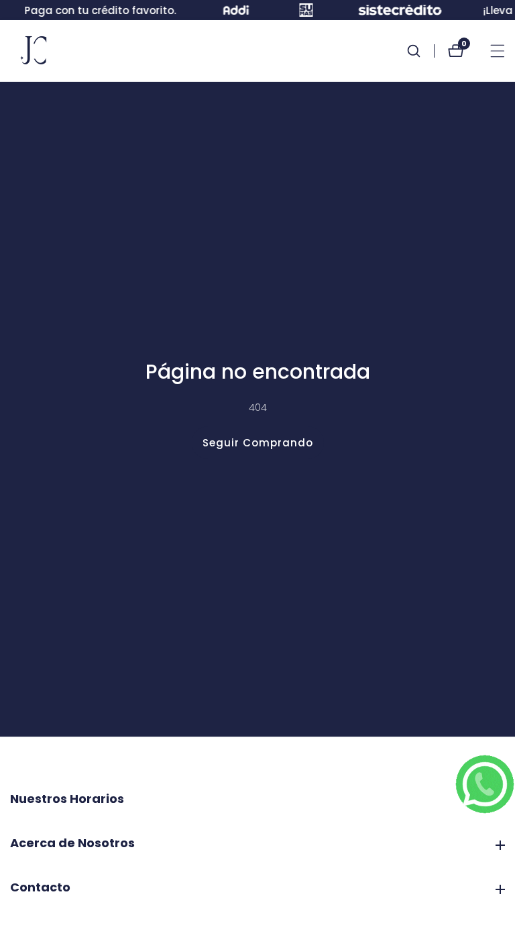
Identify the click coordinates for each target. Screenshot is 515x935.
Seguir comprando (258, 443)
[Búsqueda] (420, 51)
